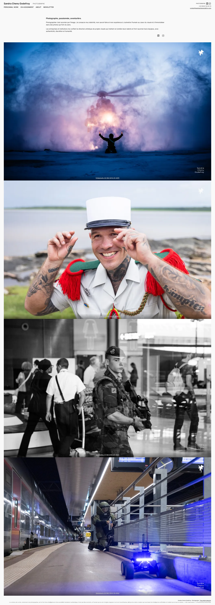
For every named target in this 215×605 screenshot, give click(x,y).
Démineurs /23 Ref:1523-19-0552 (107, 593)
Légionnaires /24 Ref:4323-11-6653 (107, 316)
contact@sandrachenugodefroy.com (200, 8)
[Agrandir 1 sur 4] (208, 45)
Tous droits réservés (205, 600)
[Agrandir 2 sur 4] (208, 183)
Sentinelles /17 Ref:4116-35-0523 (107, 455)
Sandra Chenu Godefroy (17, 3)
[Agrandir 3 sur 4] (208, 322)
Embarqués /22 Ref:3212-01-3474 (107, 178)
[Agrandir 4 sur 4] (208, 460)
